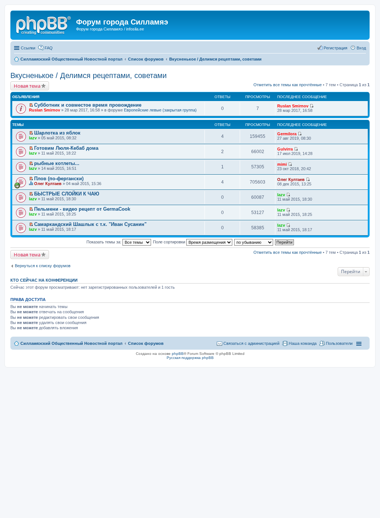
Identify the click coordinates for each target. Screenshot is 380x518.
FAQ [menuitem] (49, 48)
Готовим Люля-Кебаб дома (66, 148)
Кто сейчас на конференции (44, 280)
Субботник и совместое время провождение (87, 105)
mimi (282, 164)
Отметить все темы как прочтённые (287, 84)
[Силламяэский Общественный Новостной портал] (44, 24)
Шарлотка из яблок (57, 133)
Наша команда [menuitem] (303, 343)
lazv (33, 138)
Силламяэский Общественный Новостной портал (71, 343)
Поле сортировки (169, 242)
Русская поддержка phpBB (190, 358)
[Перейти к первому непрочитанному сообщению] (31, 105)
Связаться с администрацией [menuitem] (251, 343)
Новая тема (27, 85)
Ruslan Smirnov (44, 110)
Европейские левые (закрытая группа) (160, 110)
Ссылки (28, 48)
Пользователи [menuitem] (339, 343)
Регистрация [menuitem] (335, 48)
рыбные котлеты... (56, 163)
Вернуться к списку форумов (43, 265)
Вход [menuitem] (361, 48)
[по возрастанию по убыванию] (254, 242)
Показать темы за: (104, 242)
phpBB (178, 354)
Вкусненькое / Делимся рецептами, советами (88, 75)
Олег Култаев (48, 183)
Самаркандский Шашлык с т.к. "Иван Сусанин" (90, 224)
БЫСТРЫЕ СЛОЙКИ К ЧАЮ (66, 194)
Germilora (287, 134)
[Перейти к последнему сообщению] (311, 106)
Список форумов (146, 343)
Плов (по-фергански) (58, 178)
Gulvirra (285, 149)
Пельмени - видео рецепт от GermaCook (82, 209)
